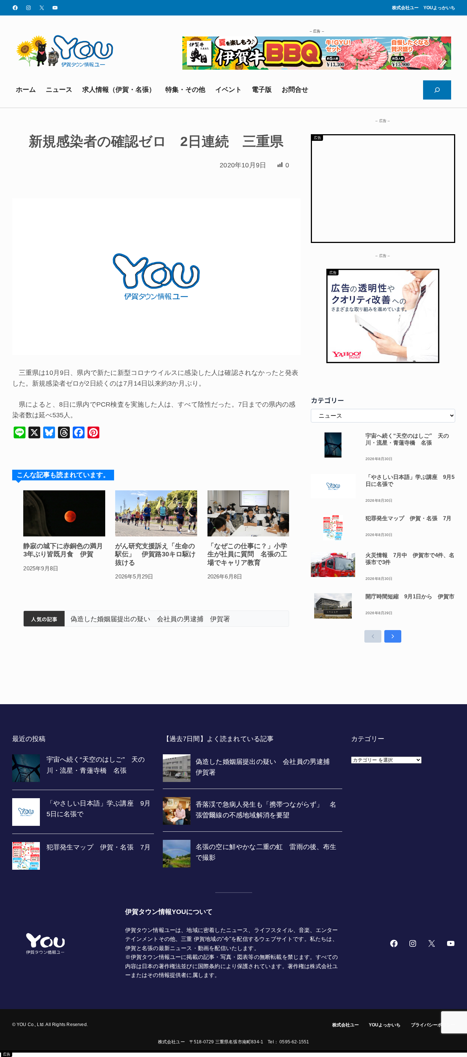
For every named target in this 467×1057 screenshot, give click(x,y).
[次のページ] (392, 636)
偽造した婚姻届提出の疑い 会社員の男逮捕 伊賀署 (150, 619)
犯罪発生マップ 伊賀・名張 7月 (408, 518)
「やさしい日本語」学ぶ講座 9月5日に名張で (409, 480)
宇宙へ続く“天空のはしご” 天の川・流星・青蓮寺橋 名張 (407, 439)
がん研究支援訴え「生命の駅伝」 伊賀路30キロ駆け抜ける (155, 554)
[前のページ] (372, 636)
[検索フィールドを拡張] (437, 90)
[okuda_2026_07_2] (316, 67)
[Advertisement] (383, 187)
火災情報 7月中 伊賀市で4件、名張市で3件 (409, 558)
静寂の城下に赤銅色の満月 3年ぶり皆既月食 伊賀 (64, 550)
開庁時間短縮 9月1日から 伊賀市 (409, 596)
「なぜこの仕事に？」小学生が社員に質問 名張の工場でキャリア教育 (247, 554)
